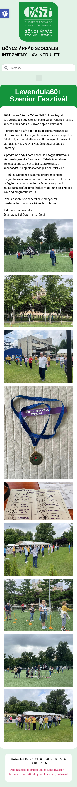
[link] (4, 13)
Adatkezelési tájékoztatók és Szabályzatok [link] (37, 770)
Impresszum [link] (17, 774)
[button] (39, 78)
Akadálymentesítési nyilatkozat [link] (48, 774)
